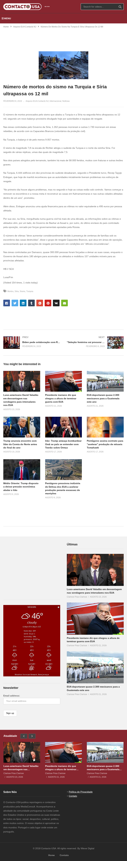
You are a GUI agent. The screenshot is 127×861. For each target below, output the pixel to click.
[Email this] (64, 303)
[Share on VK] (56, 303)
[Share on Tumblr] (31, 303)
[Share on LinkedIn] (23, 303)
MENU (7, 18)
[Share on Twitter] (15, 303)
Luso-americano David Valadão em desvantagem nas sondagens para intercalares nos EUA (21, 768)
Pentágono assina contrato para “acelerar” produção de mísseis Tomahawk (105, 444)
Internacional (55, 101)
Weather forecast (32, 674)
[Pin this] (48, 303)
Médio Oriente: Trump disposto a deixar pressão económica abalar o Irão (21, 486)
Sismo (22, 291)
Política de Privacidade (81, 791)
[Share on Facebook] (6, 303)
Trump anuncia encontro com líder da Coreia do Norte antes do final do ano (20, 444)
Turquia (29, 291)
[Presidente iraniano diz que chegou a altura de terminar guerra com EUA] (95, 619)
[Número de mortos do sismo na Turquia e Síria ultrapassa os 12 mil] (21, 381)
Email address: (11, 695)
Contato (73, 796)
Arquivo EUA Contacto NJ (24, 27)
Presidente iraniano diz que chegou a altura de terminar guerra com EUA (60, 398)
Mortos (10, 291)
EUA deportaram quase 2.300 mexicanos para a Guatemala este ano (103, 398)
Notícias (66, 101)
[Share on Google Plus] (39, 303)
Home (6, 27)
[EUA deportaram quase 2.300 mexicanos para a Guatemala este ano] (95, 667)
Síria (17, 291)
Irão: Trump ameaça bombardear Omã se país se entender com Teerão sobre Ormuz (63, 444)
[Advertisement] (63, 37)
